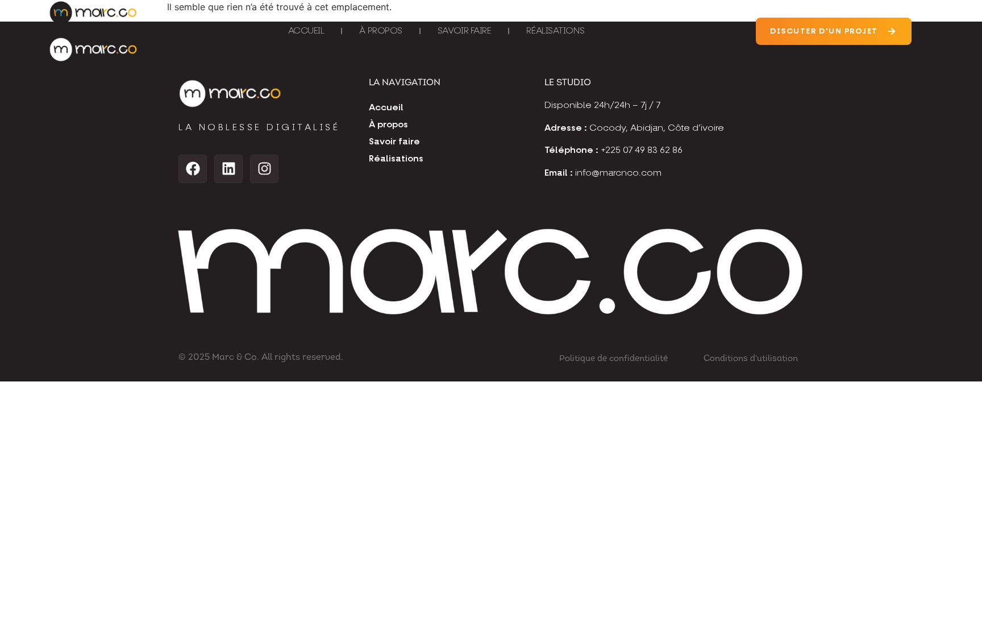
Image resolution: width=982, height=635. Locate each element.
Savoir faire (465, 31)
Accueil (306, 31)
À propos (380, 31)
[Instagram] (264, 169)
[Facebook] (192, 169)
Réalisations (555, 31)
